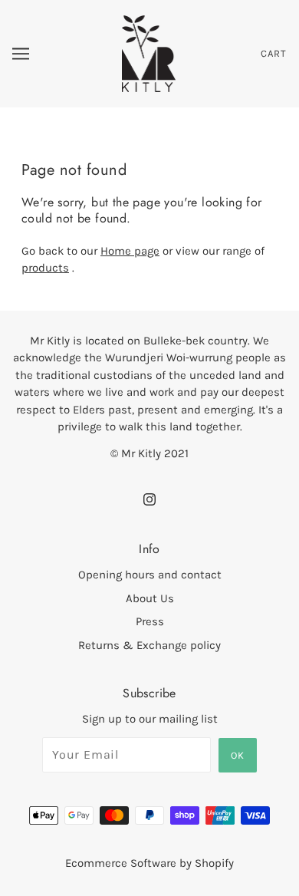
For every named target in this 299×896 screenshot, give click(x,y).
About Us (150, 598)
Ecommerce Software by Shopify (149, 863)
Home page (129, 251)
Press (150, 621)
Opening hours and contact (150, 574)
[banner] (149, 53)
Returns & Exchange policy (149, 645)
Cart (274, 53)
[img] (149, 499)
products (45, 268)
